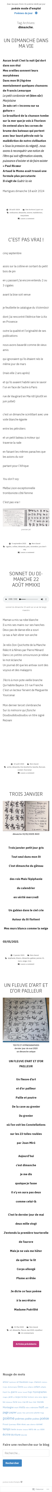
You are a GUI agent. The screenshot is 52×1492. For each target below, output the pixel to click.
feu (9, 1392)
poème (8, 1418)
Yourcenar (28, 770)
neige (25, 961)
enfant (37, 1386)
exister (29, 213)
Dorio (20, 1386)
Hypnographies (40, 1392)
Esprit (5, 1392)
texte (13, 1429)
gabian (33, 958)
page (6, 1412)
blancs (18, 958)
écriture (15, 1434)
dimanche (22, 213)
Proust (5, 1424)
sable (28, 1424)
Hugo (30, 1392)
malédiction (37, 213)
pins (28, 546)
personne (30, 1413)
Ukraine (19, 1429)
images (5, 1397)
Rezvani (42, 767)
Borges (31, 1382)
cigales (8, 546)
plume (37, 1412)
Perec (24, 1413)
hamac (20, 1392)
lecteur (24, 1397)
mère (28, 1408)
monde (40, 1401)
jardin (10, 1397)
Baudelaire (23, 1382)
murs (20, 961)
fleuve (23, 1330)
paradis (19, 1413)
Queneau (12, 1424)
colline (14, 546)
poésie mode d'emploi (26, 8)
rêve (19, 1424)
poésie (44, 1418)
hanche (35, 767)
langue (18, 1397)
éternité (24, 1435)
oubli (46, 1408)
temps (6, 1429)
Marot (30, 1402)
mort (16, 1407)
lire (4, 1402)
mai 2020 (30, 1330)
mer (34, 1402)
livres (20, 1402)
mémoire (34, 1407)
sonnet (20, 770)
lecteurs (31, 1397)
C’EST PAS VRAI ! (26, 240)
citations (44, 1382)
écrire (7, 1434)
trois (29, 961)
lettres (41, 1397)
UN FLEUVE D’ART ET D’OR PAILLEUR (26, 988)
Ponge (42, 1413)
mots (22, 1407)
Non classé (36, 543)
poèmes (19, 1418)
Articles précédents (26, 1343)
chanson (37, 1382)
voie (38, 1429)
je (14, 1397)
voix (42, 1429)
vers (31, 1429)
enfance (31, 1387)
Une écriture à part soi (34, 210)
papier (13, 1412)
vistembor (34, 546)
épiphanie (11, 958)
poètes (35, 1418)
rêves (23, 1424)
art (11, 1330)
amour (6, 1382)
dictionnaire (12, 1387)
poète (28, 1418)
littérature (9, 1402)
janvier (39, 958)
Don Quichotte (26, 767)
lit (43, 958)
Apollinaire (12, 1382)
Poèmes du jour (23, 13)
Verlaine (25, 1429)
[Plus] (36, 13)
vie (35, 1429)
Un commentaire (27, 1333)
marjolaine (24, 215)
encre (25, 1387)
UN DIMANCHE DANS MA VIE (26, 43)
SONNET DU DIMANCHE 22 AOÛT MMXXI (26, 579)
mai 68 (25, 1402)
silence (33, 1424)
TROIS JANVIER (26, 794)
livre (15, 1401)
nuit (41, 1407)
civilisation (13, 213)
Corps (5, 1387)
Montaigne (8, 1407)
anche (9, 767)
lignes (45, 1397)
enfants (43, 1387)
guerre (14, 1392)
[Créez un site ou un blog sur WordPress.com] (21, 1482)
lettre (36, 1397)
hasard (25, 1392)
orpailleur (39, 1330)
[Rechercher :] (26, 1453)
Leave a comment (27, 219)
